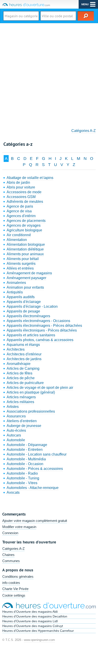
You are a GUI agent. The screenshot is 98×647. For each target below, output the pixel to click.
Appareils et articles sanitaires (31, 335)
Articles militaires (20, 402)
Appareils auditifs (21, 297)
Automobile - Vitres (22, 483)
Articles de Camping (23, 368)
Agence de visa (19, 211)
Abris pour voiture (21, 187)
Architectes (16, 349)
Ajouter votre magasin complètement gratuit (34, 521)
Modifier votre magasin (19, 527)
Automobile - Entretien (25, 449)
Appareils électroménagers (28, 316)
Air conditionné (19, 235)
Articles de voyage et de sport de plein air (40, 387)
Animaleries (16, 283)
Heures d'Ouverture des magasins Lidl (30, 621)
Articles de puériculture (25, 383)
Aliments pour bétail (23, 259)
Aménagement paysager (26, 278)
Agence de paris (20, 206)
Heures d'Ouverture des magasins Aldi (30, 611)
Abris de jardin (18, 182)
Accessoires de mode (24, 192)
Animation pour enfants (25, 287)
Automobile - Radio (22, 473)
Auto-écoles (16, 430)
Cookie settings (13, 595)
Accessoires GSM (21, 197)
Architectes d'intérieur (24, 354)
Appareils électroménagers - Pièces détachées (44, 325)
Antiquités (15, 292)
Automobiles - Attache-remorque (33, 488)
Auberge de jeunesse (24, 426)
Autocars (14, 435)
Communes (11, 561)
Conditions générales (18, 576)
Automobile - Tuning (23, 478)
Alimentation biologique (26, 244)
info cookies (11, 583)
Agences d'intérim (21, 216)
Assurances (16, 416)
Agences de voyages (24, 225)
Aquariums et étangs (23, 345)
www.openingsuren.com (39, 640)
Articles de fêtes (19, 373)
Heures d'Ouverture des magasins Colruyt (32, 626)
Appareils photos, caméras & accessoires (40, 340)
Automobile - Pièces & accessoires (35, 469)
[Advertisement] (49, 74)
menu (85, 4)
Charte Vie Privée (15, 589)
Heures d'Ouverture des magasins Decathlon (34, 616)
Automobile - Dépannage (27, 445)
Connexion (10, 533)
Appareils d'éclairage (24, 302)
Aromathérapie (19, 364)
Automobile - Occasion (25, 464)
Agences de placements (26, 221)
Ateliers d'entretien (22, 421)
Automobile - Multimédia (26, 459)
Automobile (16, 440)
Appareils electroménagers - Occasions (38, 321)
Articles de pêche (21, 378)
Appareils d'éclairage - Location (32, 306)
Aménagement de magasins (29, 273)
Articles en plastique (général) (31, 392)
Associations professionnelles (31, 411)
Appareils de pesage (23, 311)
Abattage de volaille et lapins (30, 178)
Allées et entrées (20, 268)
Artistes (13, 407)
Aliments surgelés (21, 263)
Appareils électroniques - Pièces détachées (42, 330)
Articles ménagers (21, 397)
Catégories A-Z (83, 131)
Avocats (13, 492)
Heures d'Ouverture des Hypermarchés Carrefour (38, 630)
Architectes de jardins (24, 359)
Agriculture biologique (24, 230)
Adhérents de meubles (25, 201)
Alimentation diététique (25, 249)
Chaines (8, 555)
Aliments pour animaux (25, 254)
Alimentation (17, 240)
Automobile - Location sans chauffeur (37, 454)
